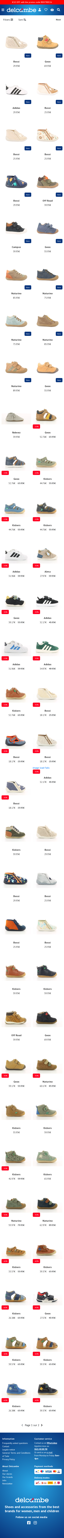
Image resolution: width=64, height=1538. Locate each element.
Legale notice (8, 1449)
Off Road (48, 200)
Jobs (4, 1480)
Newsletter (7, 1483)
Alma (48, 571)
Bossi (16, 61)
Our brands (7, 1477)
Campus (16, 247)
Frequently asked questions (15, 1443)
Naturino (16, 293)
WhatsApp (52, 1443)
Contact (5, 1446)
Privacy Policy (8, 1459)
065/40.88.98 (40, 1449)
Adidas (16, 107)
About (5, 1470)
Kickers (47, 478)
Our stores (7, 1473)
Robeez (16, 432)
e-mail (50, 1452)
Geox (48, 61)
